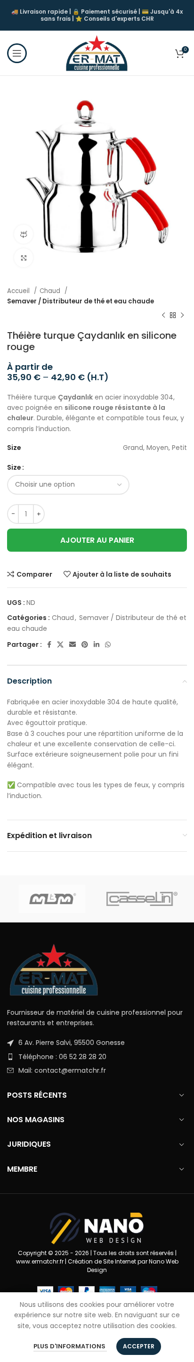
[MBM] (52, 898)
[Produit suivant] (182, 315)
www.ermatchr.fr (40, 1261)
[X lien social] (60, 644)
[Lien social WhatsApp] (107, 644)
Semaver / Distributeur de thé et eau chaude (80, 301)
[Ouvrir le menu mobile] (17, 53)
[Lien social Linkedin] (96, 644)
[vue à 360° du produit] (23, 234)
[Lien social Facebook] (49, 644)
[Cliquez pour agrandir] (23, 257)
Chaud (51, 290)
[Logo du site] (96, 52)
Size (14, 467)
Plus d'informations (70, 1346)
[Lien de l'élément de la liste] (97, 1042)
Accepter (138, 1346)
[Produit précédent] (163, 315)
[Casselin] (142, 898)
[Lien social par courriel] (72, 644)
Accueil (19, 290)
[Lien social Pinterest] (85, 644)
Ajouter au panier (97, 540)
